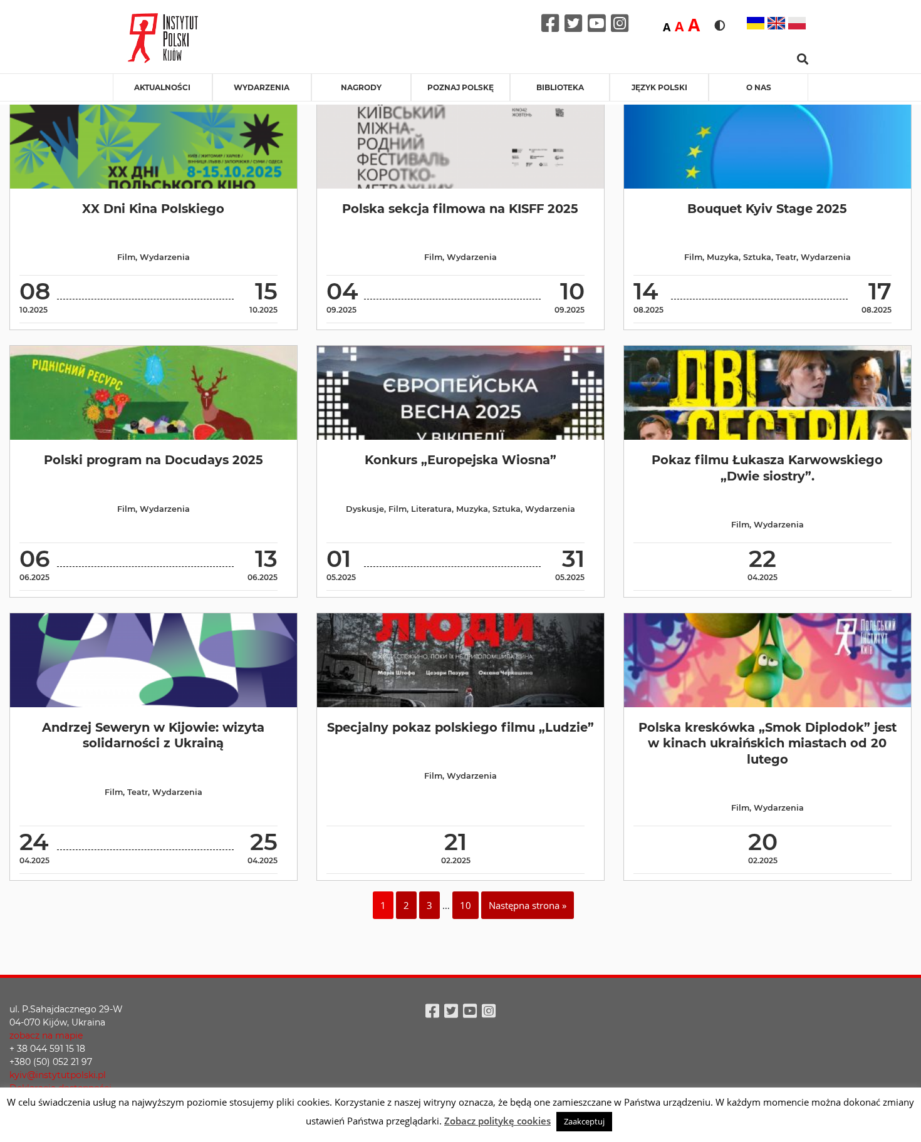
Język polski (659, 87)
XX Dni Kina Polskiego (153, 208)
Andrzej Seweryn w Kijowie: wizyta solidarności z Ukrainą (153, 735)
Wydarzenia (261, 87)
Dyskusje (365, 509)
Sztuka (757, 257)
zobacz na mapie (46, 1035)
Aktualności (162, 87)
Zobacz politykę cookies (497, 1120)
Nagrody (361, 87)
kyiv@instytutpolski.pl (57, 1075)
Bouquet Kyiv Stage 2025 (767, 208)
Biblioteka (560, 87)
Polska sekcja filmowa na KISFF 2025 (460, 208)
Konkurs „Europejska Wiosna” (460, 459)
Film (126, 257)
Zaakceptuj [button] (584, 1121)
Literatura (431, 509)
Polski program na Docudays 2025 (153, 459)
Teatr (786, 257)
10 (465, 905)
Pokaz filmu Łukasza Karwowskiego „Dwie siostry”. (767, 467)
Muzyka (723, 257)
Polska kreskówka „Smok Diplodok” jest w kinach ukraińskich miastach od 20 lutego (767, 743)
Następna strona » (527, 905)
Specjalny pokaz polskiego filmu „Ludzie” (460, 727)
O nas (758, 87)
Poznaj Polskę (460, 87)
